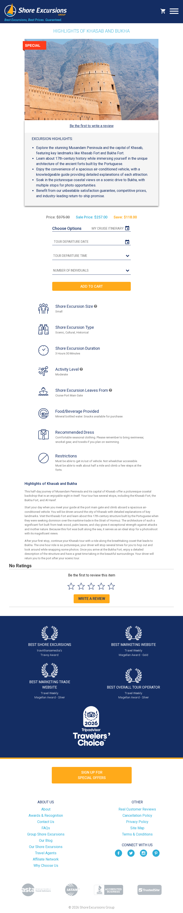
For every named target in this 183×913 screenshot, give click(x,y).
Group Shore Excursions (45, 834)
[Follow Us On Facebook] (118, 853)
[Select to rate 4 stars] (101, 586)
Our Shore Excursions (45, 847)
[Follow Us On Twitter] (131, 853)
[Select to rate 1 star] (71, 586)
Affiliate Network (46, 859)
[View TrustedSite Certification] (149, 890)
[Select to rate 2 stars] (81, 586)
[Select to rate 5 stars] (111, 586)
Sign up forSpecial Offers (92, 775)
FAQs (46, 828)
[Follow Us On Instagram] (143, 853)
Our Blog (45, 840)
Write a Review (91, 599)
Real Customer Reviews (137, 809)
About (45, 809)
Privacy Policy (137, 822)
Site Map (137, 828)
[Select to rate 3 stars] (91, 586)
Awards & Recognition (46, 815)
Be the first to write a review (92, 126)
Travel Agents (45, 853)
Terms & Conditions (137, 834)
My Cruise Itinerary (108, 228)
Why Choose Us (45, 865)
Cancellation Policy (137, 815)
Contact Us (45, 822)
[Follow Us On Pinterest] (156, 853)
